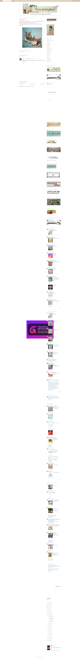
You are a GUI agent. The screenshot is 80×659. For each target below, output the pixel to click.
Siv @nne (50, 284)
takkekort (48, 58)
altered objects (49, 40)
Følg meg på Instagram (55, 254)
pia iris (53, 645)
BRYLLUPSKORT (56, 300)
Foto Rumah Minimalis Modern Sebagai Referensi (53, 522)
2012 (49, 613)
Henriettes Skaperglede (52, 260)
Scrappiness (50, 344)
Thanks (54, 493)
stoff (47, 55)
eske (47, 41)
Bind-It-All (50, 552)
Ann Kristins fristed (51, 268)
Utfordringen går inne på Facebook (56, 366)
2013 (49, 612)
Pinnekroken (50, 540)
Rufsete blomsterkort (56, 238)
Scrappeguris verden (52, 276)
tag (47, 57)
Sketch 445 (50, 446)
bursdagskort (51, 619)
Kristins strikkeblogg (52, 532)
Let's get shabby (51, 449)
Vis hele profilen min (55, 650)
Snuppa (54, 269)
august (50, 623)
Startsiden (32, 83)
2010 (49, 638)
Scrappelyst (50, 312)
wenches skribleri (51, 229)
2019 (49, 604)
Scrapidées (50, 445)
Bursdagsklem (55, 321)
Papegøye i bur (51, 621)
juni (50, 626)
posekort (48, 51)
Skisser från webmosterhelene (53, 569)
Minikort (48, 48)
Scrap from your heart (52, 372)
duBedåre (50, 507)
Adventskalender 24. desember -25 (56, 353)
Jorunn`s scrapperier (52, 253)
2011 (49, 637)
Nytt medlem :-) (55, 545)
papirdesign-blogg (51, 245)
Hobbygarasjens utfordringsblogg (51, 364)
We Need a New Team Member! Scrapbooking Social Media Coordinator (53, 459)
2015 (49, 608)
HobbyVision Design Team (53, 406)
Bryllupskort (55, 230)
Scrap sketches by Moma (52, 565)
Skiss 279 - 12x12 (51, 570)
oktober (50, 615)
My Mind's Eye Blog (51, 515)
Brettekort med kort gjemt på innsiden (56, 346)
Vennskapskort (51, 618)
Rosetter (48, 54)
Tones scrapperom (51, 237)
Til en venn (54, 293)
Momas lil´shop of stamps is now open (54, 566)
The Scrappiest (50, 463)
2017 (49, 605)
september (51, 616)
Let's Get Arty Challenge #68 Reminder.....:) (55, 451)
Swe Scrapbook (51, 421)
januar (50, 635)
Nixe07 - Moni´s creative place (53, 499)
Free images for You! (56, 525)
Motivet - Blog (50, 559)
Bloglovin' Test (50, 516)
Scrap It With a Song (52, 437)
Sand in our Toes (55, 464)
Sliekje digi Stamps (51, 492)
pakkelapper (49, 50)
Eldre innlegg (42, 83)
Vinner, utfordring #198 (51, 360)
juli (50, 625)
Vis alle (60, 307)
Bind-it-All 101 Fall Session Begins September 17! (56, 554)
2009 (49, 640)
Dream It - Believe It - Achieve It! (56, 330)
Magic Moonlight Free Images (53, 524)
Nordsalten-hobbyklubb (52, 359)
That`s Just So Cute (33, 21)
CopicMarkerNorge (51, 351)
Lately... (54, 485)
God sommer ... (55, 246)
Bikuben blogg (50, 328)
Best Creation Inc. (51, 429)
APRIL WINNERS (56, 472)
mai (50, 628)
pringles (48, 53)
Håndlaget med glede (52, 299)
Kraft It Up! (50, 471)
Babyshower (55, 285)
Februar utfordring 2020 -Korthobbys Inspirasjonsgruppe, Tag (56, 279)
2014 (49, 610)
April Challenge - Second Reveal (55, 439)
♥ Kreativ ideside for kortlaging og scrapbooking (53, 520)
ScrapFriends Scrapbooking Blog (53, 457)
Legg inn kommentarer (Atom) (29, 86)
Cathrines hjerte (51, 292)
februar (50, 633)
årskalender (49, 61)
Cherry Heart (50, 484)
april (50, 630)
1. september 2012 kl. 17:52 (29, 58)
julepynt (48, 44)
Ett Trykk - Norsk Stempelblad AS (53, 380)
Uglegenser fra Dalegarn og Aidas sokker (56, 534)
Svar (23, 63)
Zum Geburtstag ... (56, 500)
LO (24, 51)
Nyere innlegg (21, 83)
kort (47, 45)
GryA (23, 58)
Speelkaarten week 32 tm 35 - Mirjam (56, 408)
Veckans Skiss (50, 414)
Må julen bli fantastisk (56, 261)
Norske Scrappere (51, 544)
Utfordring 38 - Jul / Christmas (56, 374)
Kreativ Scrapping (51, 320)
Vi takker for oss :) (51, 541)
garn (47, 43)
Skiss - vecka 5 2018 (56, 422)
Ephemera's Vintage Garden (53, 396)
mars (50, 631)
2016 (49, 607)
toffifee (48, 60)
